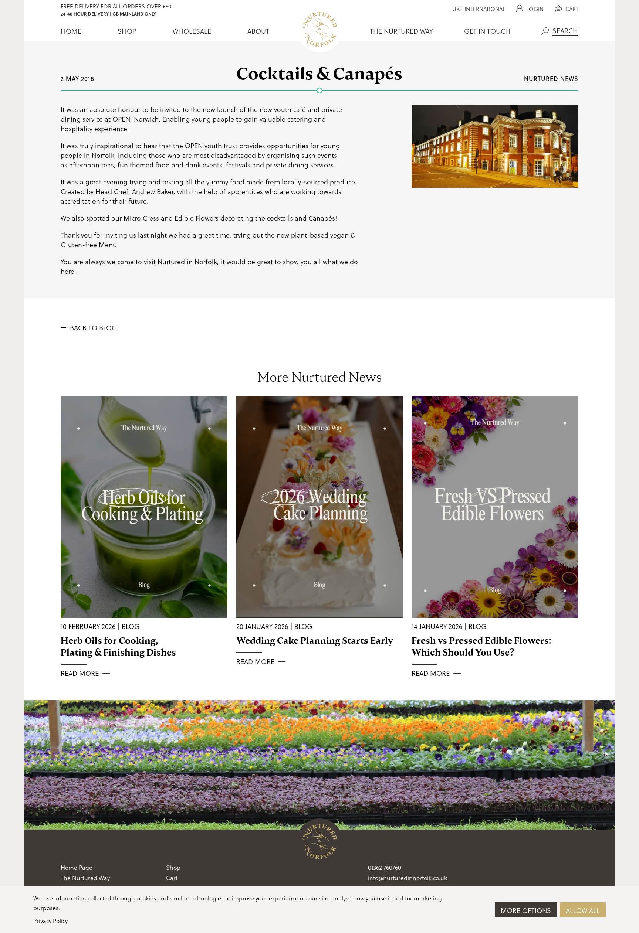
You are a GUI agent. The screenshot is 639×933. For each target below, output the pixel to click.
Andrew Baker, (153, 191)
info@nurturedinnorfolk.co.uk (407, 878)
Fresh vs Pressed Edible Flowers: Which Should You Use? (481, 646)
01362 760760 (384, 867)
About (258, 31)
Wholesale (192, 31)
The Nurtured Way (401, 31)
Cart (571, 9)
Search (545, 31)
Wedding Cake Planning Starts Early (314, 640)
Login (534, 9)
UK (456, 9)
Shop (127, 31)
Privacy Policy (50, 920)
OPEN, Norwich (135, 119)
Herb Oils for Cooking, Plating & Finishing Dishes (118, 646)
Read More (80, 673)
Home (71, 31)
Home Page (76, 867)
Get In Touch (487, 31)
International (484, 9)
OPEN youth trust (211, 145)
